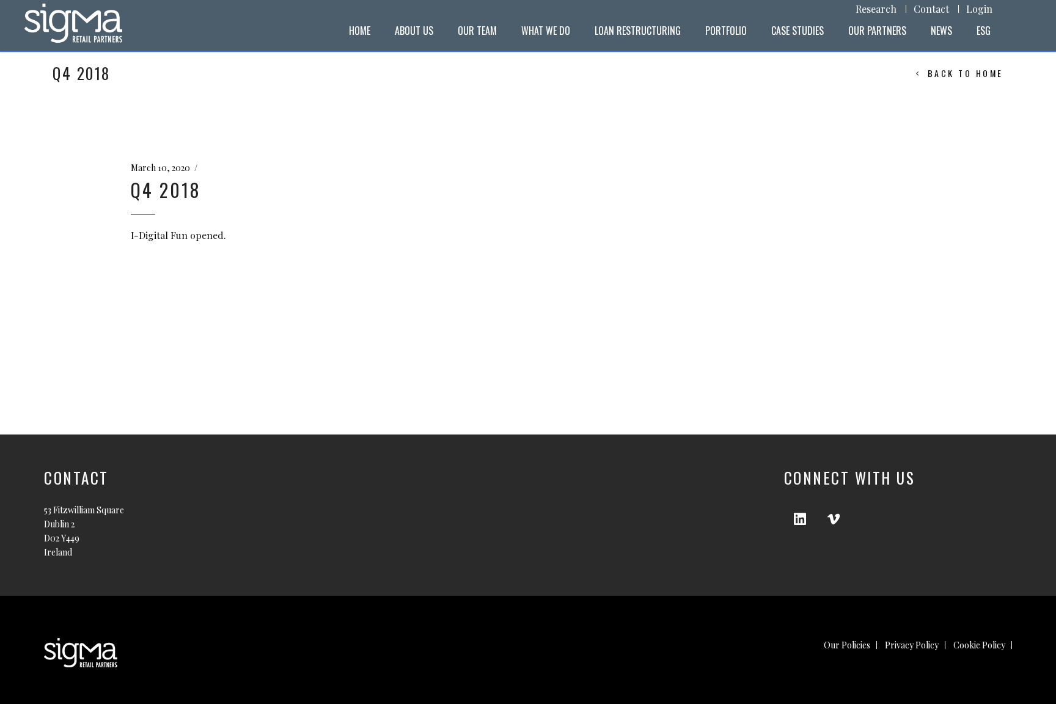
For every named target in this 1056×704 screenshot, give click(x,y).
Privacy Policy (912, 645)
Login (979, 8)
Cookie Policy (979, 645)
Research (876, 8)
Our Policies (847, 645)
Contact (931, 8)
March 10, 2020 (160, 168)
